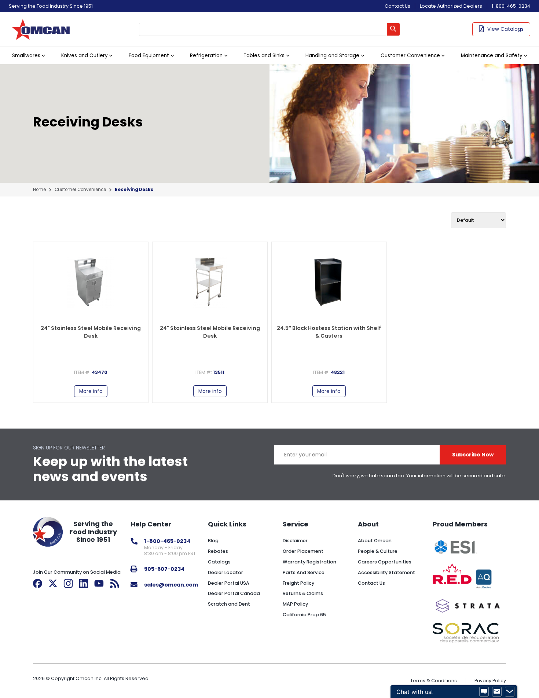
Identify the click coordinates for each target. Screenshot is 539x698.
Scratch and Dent (229, 604)
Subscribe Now (473, 454)
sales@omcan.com (171, 584)
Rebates (218, 551)
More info (91, 391)
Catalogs (219, 562)
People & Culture (377, 551)
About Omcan (375, 540)
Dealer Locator (225, 572)
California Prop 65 (304, 614)
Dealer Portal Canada (234, 593)
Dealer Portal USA (228, 583)
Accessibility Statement (386, 572)
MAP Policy (295, 604)
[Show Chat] (484, 692)
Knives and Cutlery (84, 55)
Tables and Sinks (264, 55)
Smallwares (26, 55)
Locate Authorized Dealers (451, 6)
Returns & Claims (303, 593)
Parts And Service (303, 572)
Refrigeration (206, 55)
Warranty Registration (309, 562)
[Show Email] (497, 692)
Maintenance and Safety (491, 55)
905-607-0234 (164, 569)
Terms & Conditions (433, 680)
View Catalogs (505, 29)
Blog (213, 540)
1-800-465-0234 (511, 6)
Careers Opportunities (384, 562)
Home (39, 189)
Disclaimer (295, 540)
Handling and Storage (332, 55)
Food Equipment (149, 55)
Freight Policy (298, 583)
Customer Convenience (410, 55)
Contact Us (397, 6)
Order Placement (303, 551)
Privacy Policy (490, 680)
